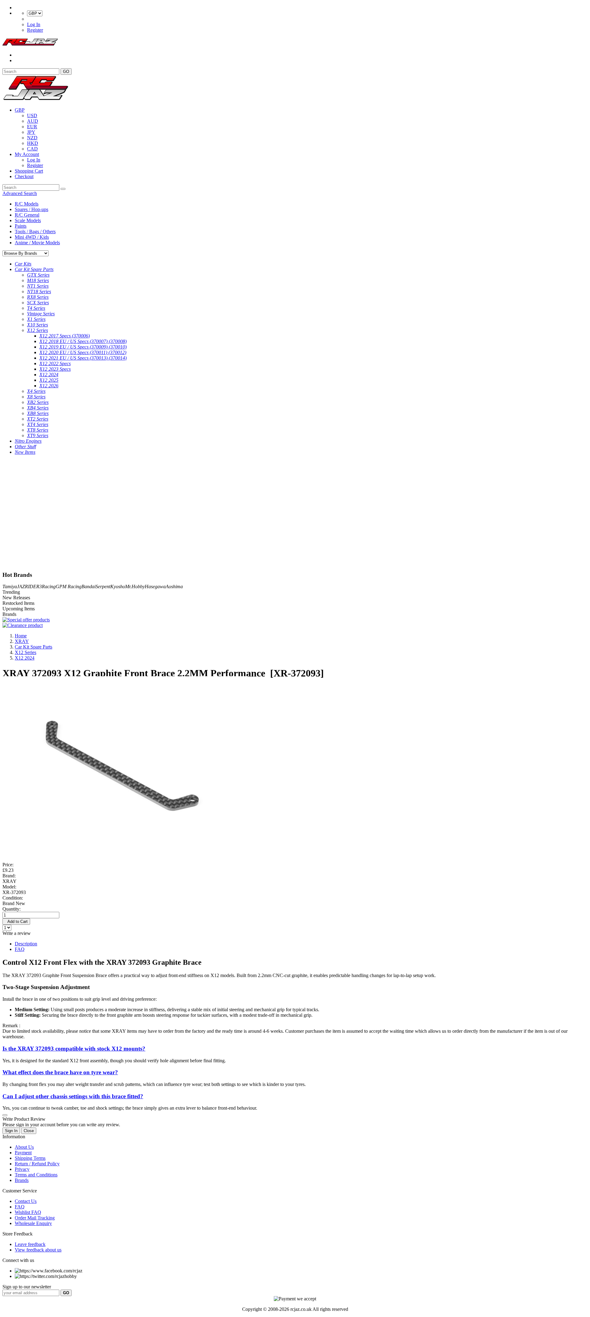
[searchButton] (63, 189)
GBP (20, 110)
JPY (31, 132)
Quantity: (11, 909)
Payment (23, 1152)
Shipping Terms (30, 1158)
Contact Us (26, 1201)
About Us (24, 1147)
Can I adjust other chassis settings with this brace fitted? (72, 1096)
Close (29, 1130)
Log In (33, 24)
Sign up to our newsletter (26, 1286)
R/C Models (26, 203)
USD (32, 115)
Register (35, 30)
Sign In (11, 1130)
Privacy (22, 1169)
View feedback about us (38, 1249)
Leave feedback (30, 1244)
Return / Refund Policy (37, 1163)
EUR (32, 126)
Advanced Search (19, 193)
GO (66, 71)
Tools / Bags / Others (35, 231)
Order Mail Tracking (35, 1217)
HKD (32, 143)
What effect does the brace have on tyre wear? (60, 1072)
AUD (32, 121)
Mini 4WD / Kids (32, 237)
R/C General (27, 215)
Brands (22, 1180)
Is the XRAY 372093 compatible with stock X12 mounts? (73, 1048)
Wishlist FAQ (28, 1212)
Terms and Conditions (36, 1174)
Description (26, 943)
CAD (32, 148)
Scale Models (28, 220)
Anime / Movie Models (37, 242)
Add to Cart (16, 921)
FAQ (20, 949)
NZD (32, 137)
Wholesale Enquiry (33, 1223)
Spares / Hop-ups (31, 209)
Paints (20, 226)
